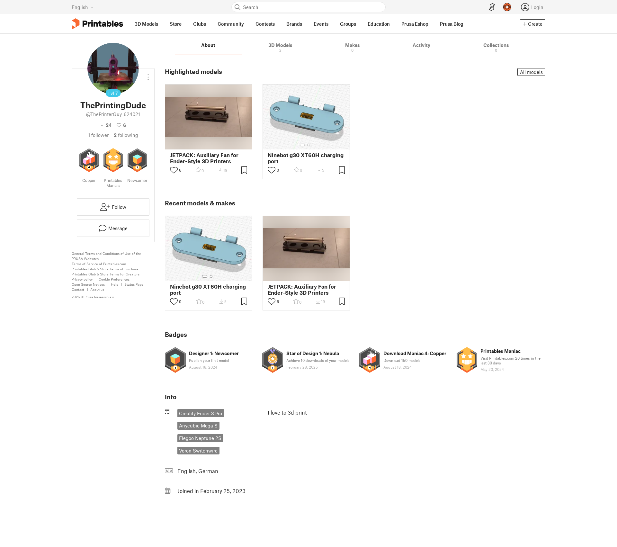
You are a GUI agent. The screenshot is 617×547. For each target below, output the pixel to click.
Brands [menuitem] (294, 24)
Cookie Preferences (114, 279)
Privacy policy (82, 279)
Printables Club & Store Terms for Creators (105, 274)
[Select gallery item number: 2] (309, 145)
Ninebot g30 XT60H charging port (306, 158)
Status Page (133, 284)
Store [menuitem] (176, 24)
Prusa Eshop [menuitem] (414, 24)
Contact (78, 289)
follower (98, 135)
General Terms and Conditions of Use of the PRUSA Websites (106, 256)
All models (531, 72)
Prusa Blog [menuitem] (451, 24)
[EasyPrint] (492, 7)
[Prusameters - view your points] (507, 7)
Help (114, 284)
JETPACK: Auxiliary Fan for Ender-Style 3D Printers (204, 158)
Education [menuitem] (379, 24)
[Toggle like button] (174, 170)
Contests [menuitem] (265, 24)
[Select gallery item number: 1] (302, 145)
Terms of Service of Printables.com (99, 264)
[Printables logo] (97, 24)
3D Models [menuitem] (146, 24)
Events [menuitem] (321, 24)
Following (126, 135)
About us (97, 289)
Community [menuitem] (231, 24)
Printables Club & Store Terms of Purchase (105, 269)
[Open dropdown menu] (148, 74)
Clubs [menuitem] (199, 24)
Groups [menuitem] (348, 24)
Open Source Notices (88, 284)
